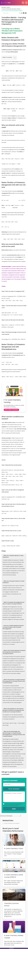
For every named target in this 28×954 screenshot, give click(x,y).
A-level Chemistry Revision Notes (11, 9)
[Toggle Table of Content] (14, 58)
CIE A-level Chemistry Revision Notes (12, 10)
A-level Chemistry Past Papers (11, 823)
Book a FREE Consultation (11, 410)
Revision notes (6, 7)
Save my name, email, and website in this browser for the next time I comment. (12, 804)
